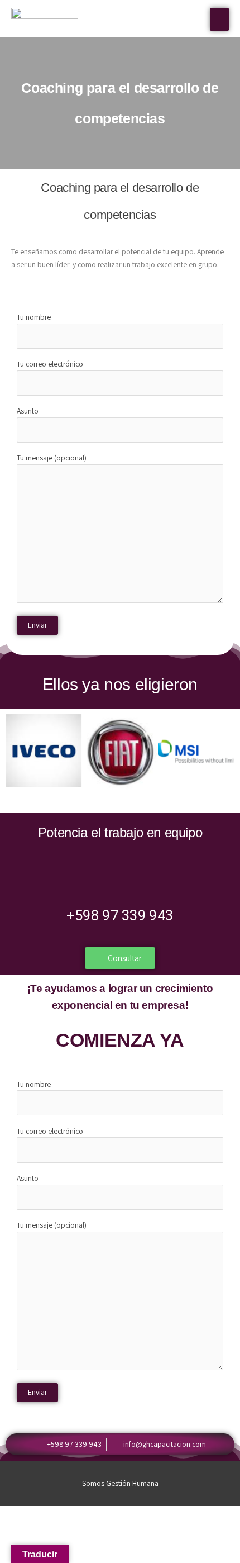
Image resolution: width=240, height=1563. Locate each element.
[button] (16, 752)
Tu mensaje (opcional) (52, 458)
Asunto (28, 411)
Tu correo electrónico (50, 364)
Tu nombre (34, 317)
